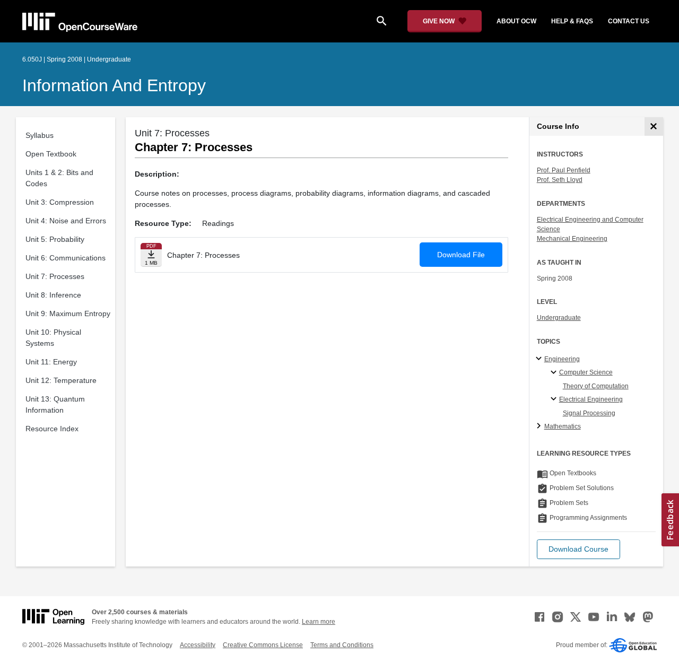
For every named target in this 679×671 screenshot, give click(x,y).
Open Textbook (50, 154)
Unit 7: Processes (54, 276)
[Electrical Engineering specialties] (555, 399)
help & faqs (572, 21)
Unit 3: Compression (59, 202)
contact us (628, 21)
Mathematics (562, 426)
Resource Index (52, 428)
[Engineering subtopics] (540, 359)
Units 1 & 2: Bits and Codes (59, 178)
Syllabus (39, 135)
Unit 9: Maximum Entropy (67, 313)
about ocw (516, 21)
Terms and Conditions (341, 645)
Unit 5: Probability (54, 239)
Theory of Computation (596, 386)
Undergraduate (559, 317)
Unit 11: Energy (51, 362)
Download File (461, 254)
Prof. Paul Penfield (563, 170)
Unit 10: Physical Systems (53, 337)
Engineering (562, 359)
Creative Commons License (263, 645)
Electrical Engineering (591, 399)
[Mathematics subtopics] (540, 426)
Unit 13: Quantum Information (55, 404)
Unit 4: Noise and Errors (65, 220)
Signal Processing (589, 413)
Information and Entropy (114, 85)
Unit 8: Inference (53, 295)
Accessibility (197, 645)
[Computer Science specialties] (555, 373)
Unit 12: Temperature (61, 380)
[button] (578, 549)
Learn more (318, 621)
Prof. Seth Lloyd (559, 180)
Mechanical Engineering (572, 238)
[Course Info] (654, 126)
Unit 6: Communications (65, 258)
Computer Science (586, 372)
